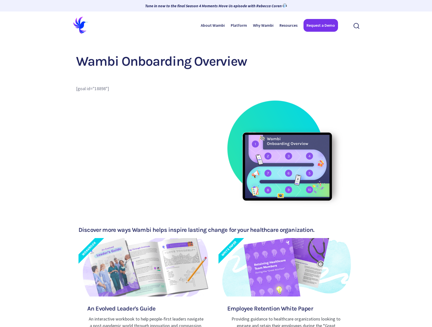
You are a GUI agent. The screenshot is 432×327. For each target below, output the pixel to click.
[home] (81, 25)
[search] (357, 25)
